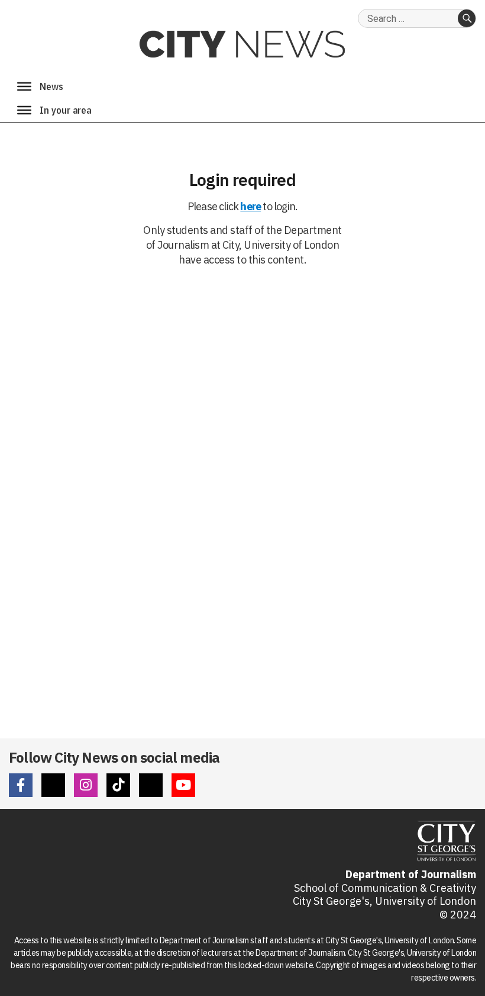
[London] (24, 110)
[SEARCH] (467, 18)
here (250, 206)
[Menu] (24, 86)
